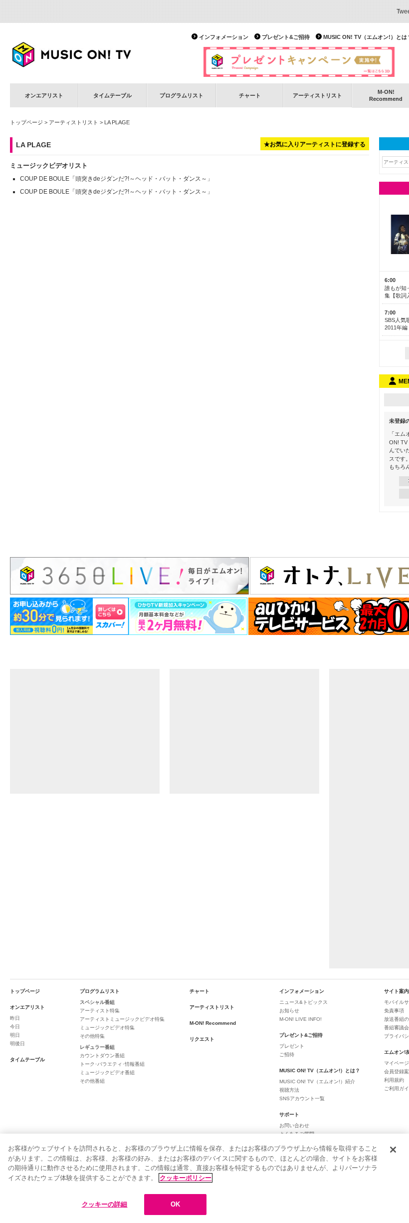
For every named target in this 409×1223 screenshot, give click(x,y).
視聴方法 (289, 1090)
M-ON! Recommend (213, 1023)
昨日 (15, 1018)
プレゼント (291, 1046)
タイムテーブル (112, 95)
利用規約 (394, 1080)
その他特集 (92, 1036)
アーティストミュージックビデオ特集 (122, 1019)
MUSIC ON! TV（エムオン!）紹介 (317, 1081)
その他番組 (92, 1081)
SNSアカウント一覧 (302, 1098)
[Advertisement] (85, 731)
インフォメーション (223, 37)
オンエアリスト (44, 95)
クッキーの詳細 (105, 1204)
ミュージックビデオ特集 (107, 1027)
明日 (15, 1035)
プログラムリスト (182, 95)
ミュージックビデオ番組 (107, 1072)
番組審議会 (396, 1027)
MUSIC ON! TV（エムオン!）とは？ (319, 1070)
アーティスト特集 (100, 1010)
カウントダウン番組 (102, 1055)
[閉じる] (393, 1150)
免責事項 (394, 1010)
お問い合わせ (294, 1125)
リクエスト (202, 1039)
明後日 (17, 1043)
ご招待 (286, 1054)
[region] (204, 1178)
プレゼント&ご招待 (286, 37)
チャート (250, 95)
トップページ (26, 122)
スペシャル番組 (97, 1002)
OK (175, 1204)
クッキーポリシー (185, 1178)
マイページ (396, 1063)
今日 (15, 1026)
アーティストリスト (317, 95)
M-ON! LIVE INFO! (300, 1019)
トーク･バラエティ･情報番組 (112, 1064)
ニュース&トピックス (303, 1002)
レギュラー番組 (97, 1047)
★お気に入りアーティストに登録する (315, 144)
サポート (289, 1114)
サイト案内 (396, 991)
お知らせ (289, 1010)
